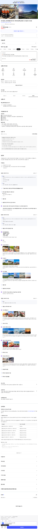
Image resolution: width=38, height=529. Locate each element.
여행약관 (9, 517)
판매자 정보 (3, 479)
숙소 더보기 (4, 181)
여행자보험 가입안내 (3, 517)
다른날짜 (34, 46)
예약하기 (22, 527)
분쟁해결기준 (13, 517)
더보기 (4, 195)
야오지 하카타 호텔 (6, 179)
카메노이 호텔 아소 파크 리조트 (8, 221)
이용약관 (2, 516)
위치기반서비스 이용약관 (8, 516)
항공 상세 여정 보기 (19, 85)
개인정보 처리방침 (15, 516)
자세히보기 (5, 167)
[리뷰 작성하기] (36, 494)
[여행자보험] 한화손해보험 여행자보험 (8, 488)
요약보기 (34, 173)
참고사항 (3, 484)
